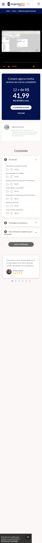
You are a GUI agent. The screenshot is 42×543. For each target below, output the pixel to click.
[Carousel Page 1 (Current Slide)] (12, 281)
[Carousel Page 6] (30, 281)
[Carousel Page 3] (19, 281)
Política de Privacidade (9, 541)
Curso (14, 11)
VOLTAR (21, 113)
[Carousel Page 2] (16, 281)
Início (8, 11)
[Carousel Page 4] (22, 281)
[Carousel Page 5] (26, 281)
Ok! (28, 537)
